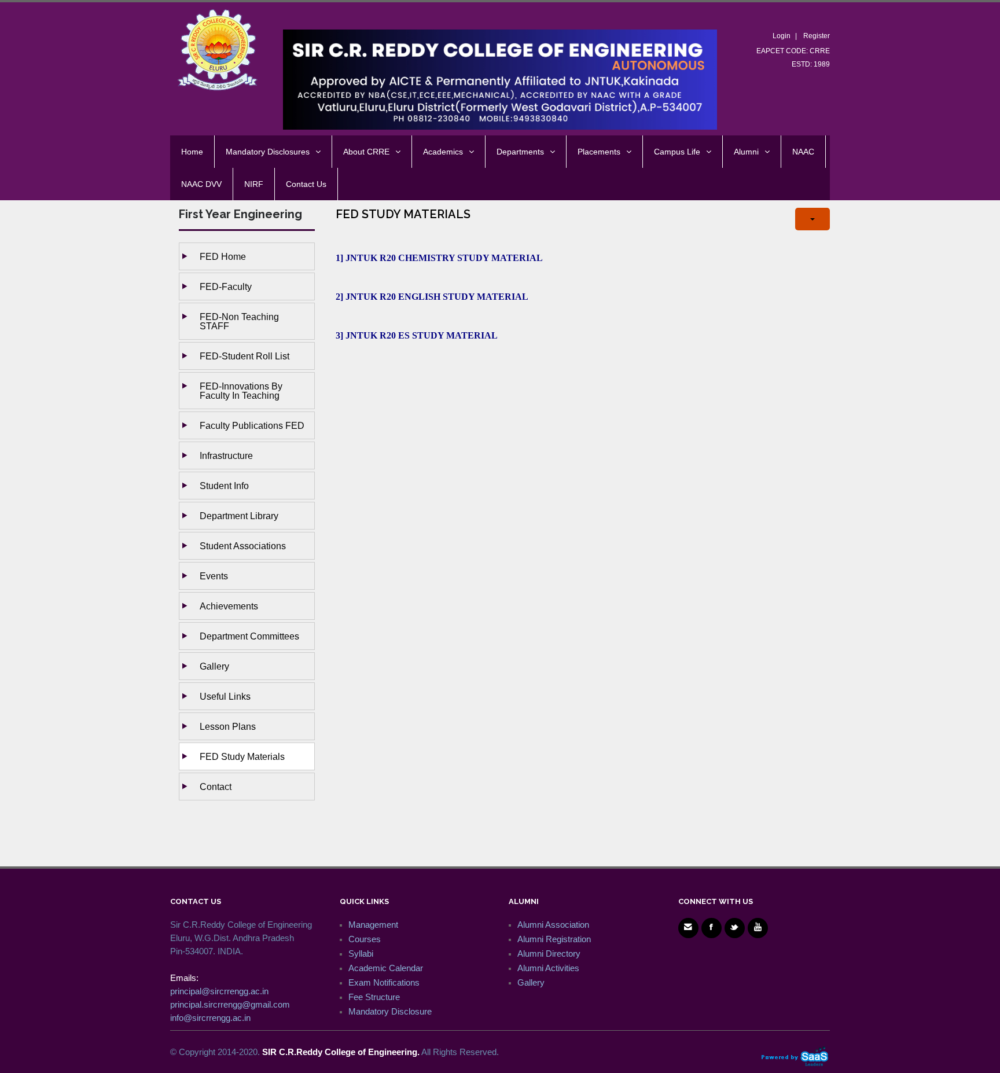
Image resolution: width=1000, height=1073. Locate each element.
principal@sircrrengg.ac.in (219, 991)
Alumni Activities (548, 968)
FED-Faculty (226, 286)
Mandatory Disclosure (390, 1011)
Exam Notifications (384, 982)
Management (373, 924)
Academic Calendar (385, 968)
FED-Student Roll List (244, 356)
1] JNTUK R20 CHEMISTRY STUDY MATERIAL (440, 258)
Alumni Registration (554, 939)
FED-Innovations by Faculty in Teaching (241, 390)
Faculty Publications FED (252, 425)
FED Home (223, 256)
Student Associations (243, 546)
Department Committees (249, 636)
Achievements (229, 606)
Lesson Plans (228, 726)
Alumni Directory (548, 953)
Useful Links (225, 696)
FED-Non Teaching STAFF (239, 321)
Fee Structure (374, 997)
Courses (364, 939)
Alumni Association (553, 924)
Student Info (224, 485)
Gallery (214, 666)
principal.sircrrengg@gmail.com (230, 1004)
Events (214, 576)
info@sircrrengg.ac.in (210, 1018)
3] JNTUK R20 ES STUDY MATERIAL (418, 335)
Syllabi (360, 953)
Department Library (239, 515)
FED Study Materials (242, 756)
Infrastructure (226, 455)
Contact (215, 786)
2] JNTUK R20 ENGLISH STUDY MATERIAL (433, 297)
